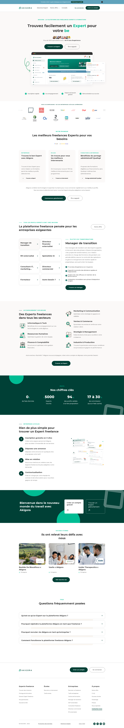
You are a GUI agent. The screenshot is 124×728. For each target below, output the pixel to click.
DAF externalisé (72, 702)
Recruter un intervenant (51, 690)
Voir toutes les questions (61, 653)
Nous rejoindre (96, 705)
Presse (94, 702)
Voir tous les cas (61, 579)
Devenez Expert (42, 8)
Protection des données (45, 723)
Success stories (96, 696)
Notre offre (98, 227)
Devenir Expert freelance (26, 696)
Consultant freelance (74, 705)
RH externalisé (72, 712)
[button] (54, 8)
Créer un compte (92, 8)
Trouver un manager (76, 287)
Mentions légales (66, 723)
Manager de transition (74, 699)
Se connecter (79, 8)
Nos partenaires (23, 699)
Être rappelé (72, 46)
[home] (25, 8)
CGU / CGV (82, 723)
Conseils (64, 8)
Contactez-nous (97, 709)
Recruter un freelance (74, 690)
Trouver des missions (25, 690)
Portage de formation (25, 693)
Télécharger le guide (77, 2)
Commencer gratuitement (54, 198)
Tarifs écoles (47, 693)
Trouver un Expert (54, 46)
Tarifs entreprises (73, 693)
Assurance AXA (23, 702)
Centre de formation (74, 696)
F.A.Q (93, 693)
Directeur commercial (74, 709)
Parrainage (95, 699)
